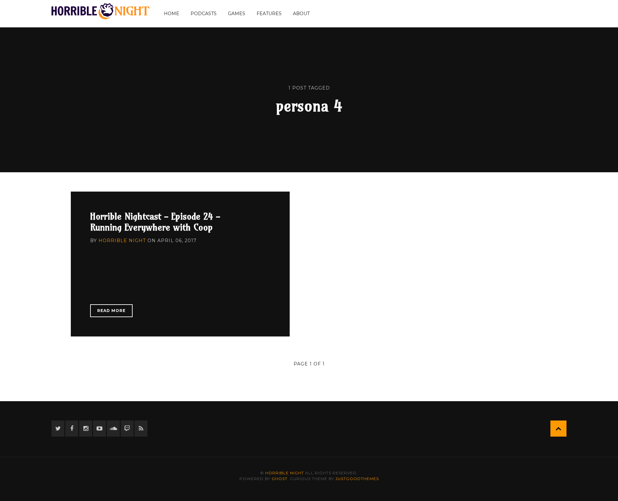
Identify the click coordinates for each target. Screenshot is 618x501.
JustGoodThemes (357, 478)
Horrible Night (122, 240)
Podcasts (204, 13)
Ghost (279, 478)
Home (171, 13)
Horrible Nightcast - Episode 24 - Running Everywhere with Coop (155, 222)
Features (269, 13)
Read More (111, 310)
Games (236, 13)
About (301, 13)
